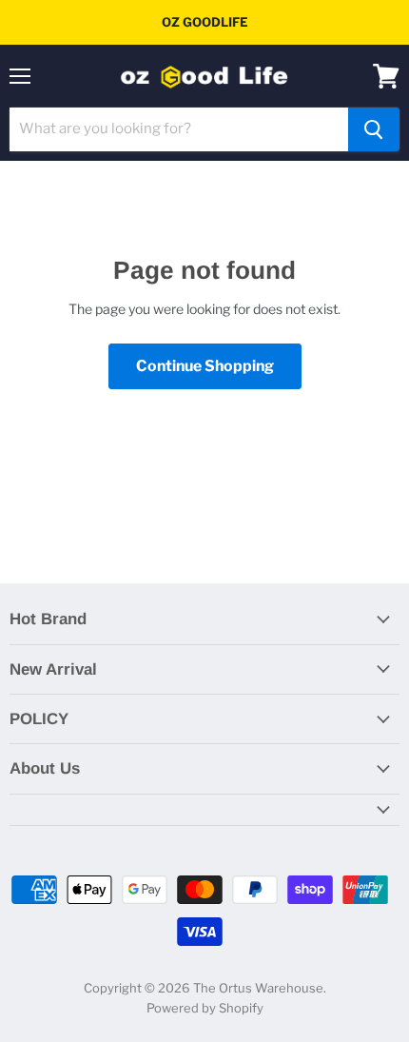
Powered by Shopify (204, 1007)
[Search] (373, 129)
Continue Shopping (205, 366)
